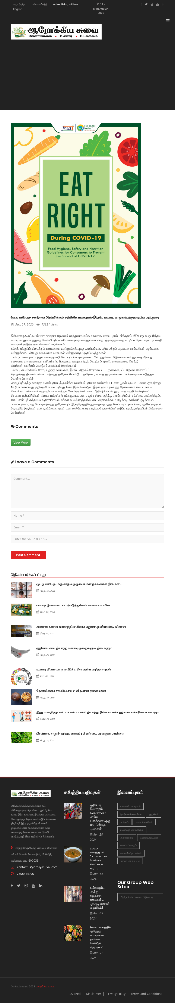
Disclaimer (93, 994)
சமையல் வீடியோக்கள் (131, 853)
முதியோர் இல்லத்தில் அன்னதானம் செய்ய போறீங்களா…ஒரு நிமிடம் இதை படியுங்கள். (100, 817)
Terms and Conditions (146, 994)
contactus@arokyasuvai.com (37, 867)
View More (20, 442)
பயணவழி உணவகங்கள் (131, 829)
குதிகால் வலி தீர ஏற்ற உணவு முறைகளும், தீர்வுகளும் (74, 648)
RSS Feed (74, 994)
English (17, 9)
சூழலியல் (153, 814)
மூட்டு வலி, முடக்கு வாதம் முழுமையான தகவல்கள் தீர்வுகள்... (78, 584)
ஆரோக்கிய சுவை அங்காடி (136, 897)
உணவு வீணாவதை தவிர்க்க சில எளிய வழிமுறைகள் (73, 670)
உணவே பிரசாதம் (128, 845)
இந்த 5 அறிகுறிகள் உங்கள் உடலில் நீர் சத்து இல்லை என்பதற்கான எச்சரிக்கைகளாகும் (97, 712)
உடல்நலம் (124, 822)
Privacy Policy (115, 994)
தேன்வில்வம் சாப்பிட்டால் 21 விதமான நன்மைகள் (71, 691)
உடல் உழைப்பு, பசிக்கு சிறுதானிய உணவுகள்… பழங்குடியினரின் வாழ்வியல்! (99, 898)
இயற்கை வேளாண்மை (131, 814)
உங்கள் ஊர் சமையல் (130, 860)
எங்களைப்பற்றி (39, 4)
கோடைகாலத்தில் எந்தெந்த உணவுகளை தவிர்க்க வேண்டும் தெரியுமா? (100, 937)
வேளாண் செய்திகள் (130, 806)
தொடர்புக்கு (19, 4)
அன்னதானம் (126, 837)
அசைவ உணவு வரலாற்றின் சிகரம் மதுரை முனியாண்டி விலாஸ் (81, 627)
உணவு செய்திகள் (144, 822)
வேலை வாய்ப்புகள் (149, 837)
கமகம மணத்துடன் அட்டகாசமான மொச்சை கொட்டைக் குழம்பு (98, 858)
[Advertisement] (89, 78)
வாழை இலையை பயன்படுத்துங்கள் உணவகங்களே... (74, 605)
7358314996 (25, 874)
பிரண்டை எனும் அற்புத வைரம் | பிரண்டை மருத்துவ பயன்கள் (80, 734)
